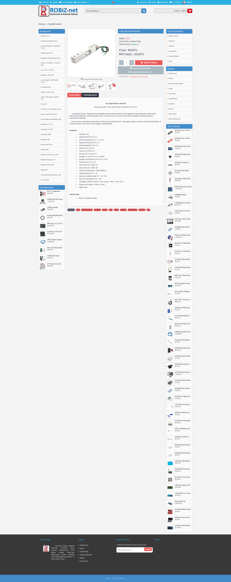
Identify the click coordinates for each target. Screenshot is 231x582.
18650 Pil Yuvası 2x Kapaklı (183, 517)
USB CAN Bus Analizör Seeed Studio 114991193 (55, 240)
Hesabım (172, 41)
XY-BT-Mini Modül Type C (183, 509)
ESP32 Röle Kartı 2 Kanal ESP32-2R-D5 (183, 146)
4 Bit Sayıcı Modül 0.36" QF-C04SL (183, 485)
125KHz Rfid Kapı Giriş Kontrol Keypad (183, 348)
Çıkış (170, 61)
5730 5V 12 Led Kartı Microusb (183, 251)
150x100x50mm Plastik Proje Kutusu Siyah (183, 380)
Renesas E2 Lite (180, 501)
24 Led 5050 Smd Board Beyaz (183, 291)
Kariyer (171, 109)
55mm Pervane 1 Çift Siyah (183, 130)
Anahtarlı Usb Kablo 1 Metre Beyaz (183, 437)
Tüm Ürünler (45, 180)
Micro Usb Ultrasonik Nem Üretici (55, 248)
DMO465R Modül (180, 195)
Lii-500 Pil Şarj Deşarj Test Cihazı (183, 372)
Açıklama (74, 95)
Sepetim (171, 46)
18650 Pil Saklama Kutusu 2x (183, 412)
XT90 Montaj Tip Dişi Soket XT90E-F (183, 364)
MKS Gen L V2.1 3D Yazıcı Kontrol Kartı (55, 223)
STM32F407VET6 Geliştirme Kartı (55, 199)
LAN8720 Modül (52, 207)
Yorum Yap (143, 77)
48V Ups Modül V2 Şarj (182, 283)
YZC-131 (142, 210)
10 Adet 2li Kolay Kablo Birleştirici (183, 259)
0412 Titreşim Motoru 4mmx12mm (183, 316)
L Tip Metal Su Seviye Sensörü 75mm (183, 404)
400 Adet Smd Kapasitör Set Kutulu (183, 421)
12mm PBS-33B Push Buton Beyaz (183, 154)
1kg (148, 210)
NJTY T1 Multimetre (53, 191)
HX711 (105, 210)
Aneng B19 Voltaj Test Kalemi (183, 179)
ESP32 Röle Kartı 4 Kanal (183, 187)
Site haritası (173, 114)
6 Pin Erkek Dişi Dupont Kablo (183, 267)
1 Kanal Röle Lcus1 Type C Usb (183, 493)
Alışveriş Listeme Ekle (142, 68)
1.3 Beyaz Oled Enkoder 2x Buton (183, 525)
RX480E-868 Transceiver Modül (183, 469)
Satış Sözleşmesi (175, 119)
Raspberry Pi (132, 210)
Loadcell (97, 210)
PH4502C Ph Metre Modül (183, 396)
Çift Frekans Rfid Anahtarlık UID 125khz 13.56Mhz (183, 308)
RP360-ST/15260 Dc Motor (183, 324)
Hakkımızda (173, 73)
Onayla (148, 549)
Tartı (110, 210)
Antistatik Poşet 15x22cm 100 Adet (183, 388)
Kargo (171, 88)
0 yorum (133, 77)
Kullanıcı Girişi (173, 36)
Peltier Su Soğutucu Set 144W (183, 235)
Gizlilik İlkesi (173, 99)
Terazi (116, 210)
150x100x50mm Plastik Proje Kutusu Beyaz (183, 356)
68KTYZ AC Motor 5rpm (182, 275)
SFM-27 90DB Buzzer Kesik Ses (183, 429)
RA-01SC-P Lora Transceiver (183, 477)
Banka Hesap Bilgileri (176, 83)
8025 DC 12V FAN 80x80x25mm (183, 243)
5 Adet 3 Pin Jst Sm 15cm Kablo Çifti (183, 211)
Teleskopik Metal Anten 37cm (183, 340)
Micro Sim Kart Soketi (182, 170)
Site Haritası (84, 561)
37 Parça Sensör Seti (54, 264)
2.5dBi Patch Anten (53, 256)
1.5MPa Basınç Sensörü (182, 203)
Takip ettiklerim (174, 56)
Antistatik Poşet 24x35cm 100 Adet (183, 227)
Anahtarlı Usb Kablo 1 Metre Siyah (183, 162)
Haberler (171, 104)
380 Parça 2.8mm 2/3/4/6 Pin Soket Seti (183, 219)
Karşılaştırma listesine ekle (142, 72)
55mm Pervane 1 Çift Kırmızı (183, 138)
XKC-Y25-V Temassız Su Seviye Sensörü (183, 300)
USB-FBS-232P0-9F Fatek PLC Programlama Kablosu (183, 332)
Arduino (123, 210)
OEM (127, 38)
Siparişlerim (173, 51)
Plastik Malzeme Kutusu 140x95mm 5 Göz (183, 445)
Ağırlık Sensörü (87, 210)
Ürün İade (172, 94)
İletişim (171, 78)
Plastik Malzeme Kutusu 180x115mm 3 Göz (183, 453)
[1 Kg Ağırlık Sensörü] (91, 53)
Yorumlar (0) (90, 95)
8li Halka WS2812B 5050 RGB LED (55, 215)
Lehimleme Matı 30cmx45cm (183, 461)
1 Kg (78, 210)
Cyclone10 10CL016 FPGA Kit (55, 231)
